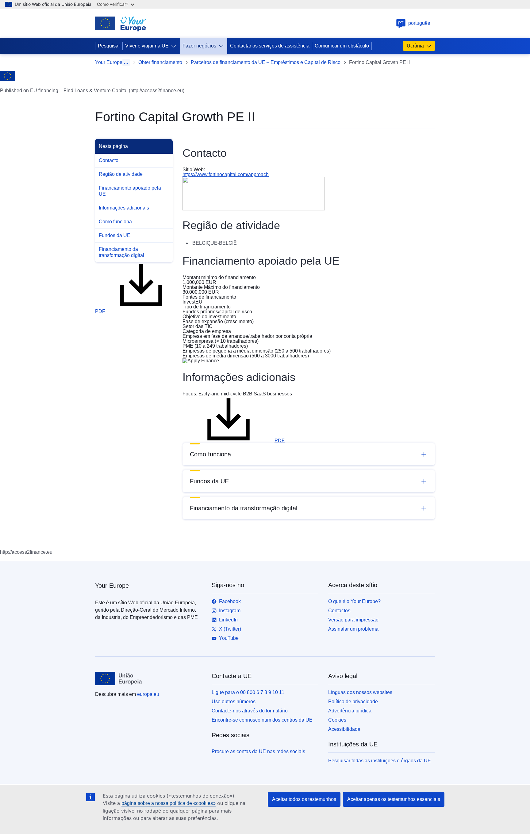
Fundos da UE (114, 235)
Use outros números (233, 701)
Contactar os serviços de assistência (269, 45)
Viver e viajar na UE (147, 45)
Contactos (339, 610)
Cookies (337, 720)
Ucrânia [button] (415, 45)
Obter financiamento (160, 62)
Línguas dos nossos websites (360, 692)
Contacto (108, 160)
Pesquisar (109, 45)
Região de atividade (121, 174)
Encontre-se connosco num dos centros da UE (262, 720)
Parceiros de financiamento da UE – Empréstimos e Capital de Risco (265, 62)
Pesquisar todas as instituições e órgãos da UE (379, 760)
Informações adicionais (124, 207)
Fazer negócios (199, 45)
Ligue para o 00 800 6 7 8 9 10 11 (248, 692)
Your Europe (108, 62)
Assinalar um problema (353, 629)
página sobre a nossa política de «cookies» (168, 803)
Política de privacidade (353, 701)
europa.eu (148, 694)
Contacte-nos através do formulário (250, 710)
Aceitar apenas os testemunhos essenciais (393, 799)
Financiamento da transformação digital (121, 252)
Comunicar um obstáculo (342, 45)
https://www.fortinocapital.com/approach (225, 174)
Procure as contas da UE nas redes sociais (258, 751)
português (414, 23)
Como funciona (115, 221)
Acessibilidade (344, 729)
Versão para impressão (353, 619)
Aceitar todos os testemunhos (304, 799)
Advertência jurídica (349, 710)
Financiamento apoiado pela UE (130, 191)
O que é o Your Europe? (354, 601)
